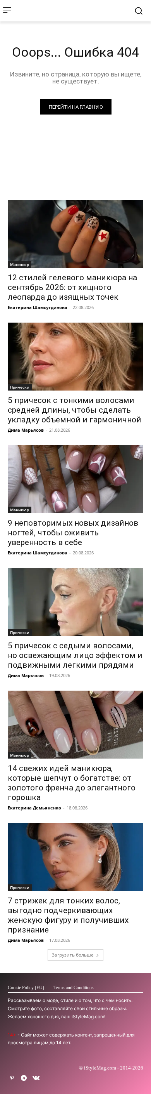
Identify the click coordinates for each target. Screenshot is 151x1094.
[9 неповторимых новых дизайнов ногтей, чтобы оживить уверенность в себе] (75, 479)
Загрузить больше (73, 955)
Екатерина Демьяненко (34, 808)
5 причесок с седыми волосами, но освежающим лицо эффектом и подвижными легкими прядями (75, 655)
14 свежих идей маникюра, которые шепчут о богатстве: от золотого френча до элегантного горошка (72, 783)
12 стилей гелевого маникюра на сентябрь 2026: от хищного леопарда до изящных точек (72, 287)
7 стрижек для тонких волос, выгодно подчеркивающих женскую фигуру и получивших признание (68, 915)
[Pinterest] (12, 1078)
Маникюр (19, 264)
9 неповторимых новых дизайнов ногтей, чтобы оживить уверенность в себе (73, 532)
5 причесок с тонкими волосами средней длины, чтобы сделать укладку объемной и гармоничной (74, 410)
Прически (19, 387)
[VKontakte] (36, 1078)
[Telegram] (24, 1078)
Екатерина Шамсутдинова (37, 307)
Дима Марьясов (26, 430)
